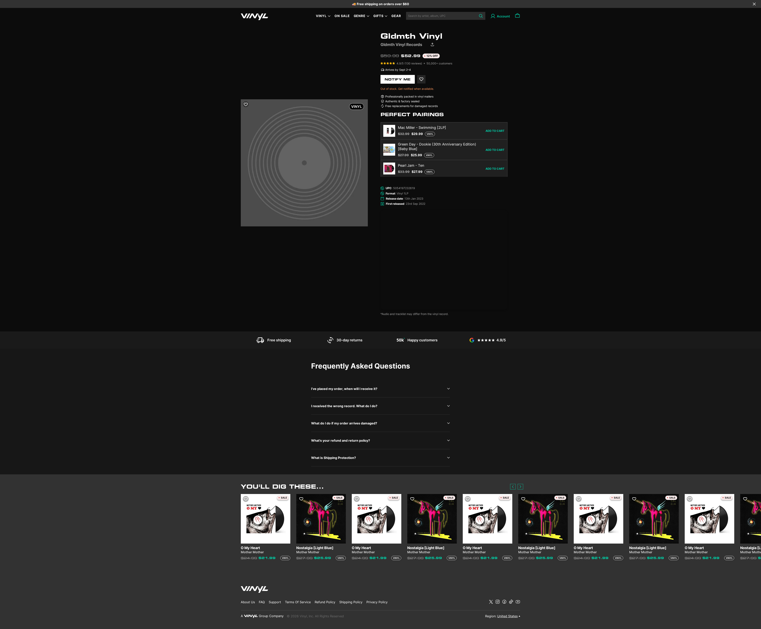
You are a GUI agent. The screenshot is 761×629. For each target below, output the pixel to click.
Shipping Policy (350, 602)
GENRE (360, 16)
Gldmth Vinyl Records (401, 44)
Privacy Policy (377, 602)
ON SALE (342, 16)
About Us (248, 602)
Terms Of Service (298, 602)
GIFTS (378, 16)
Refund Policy (325, 602)
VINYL (321, 16)
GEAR (396, 16)
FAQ (262, 602)
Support (275, 602)
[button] (513, 486)
